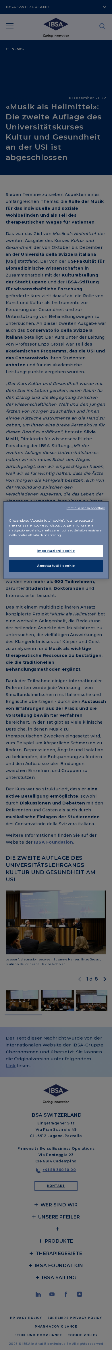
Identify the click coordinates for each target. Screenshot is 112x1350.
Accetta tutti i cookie (56, 566)
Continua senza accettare (86, 508)
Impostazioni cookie (56, 551)
